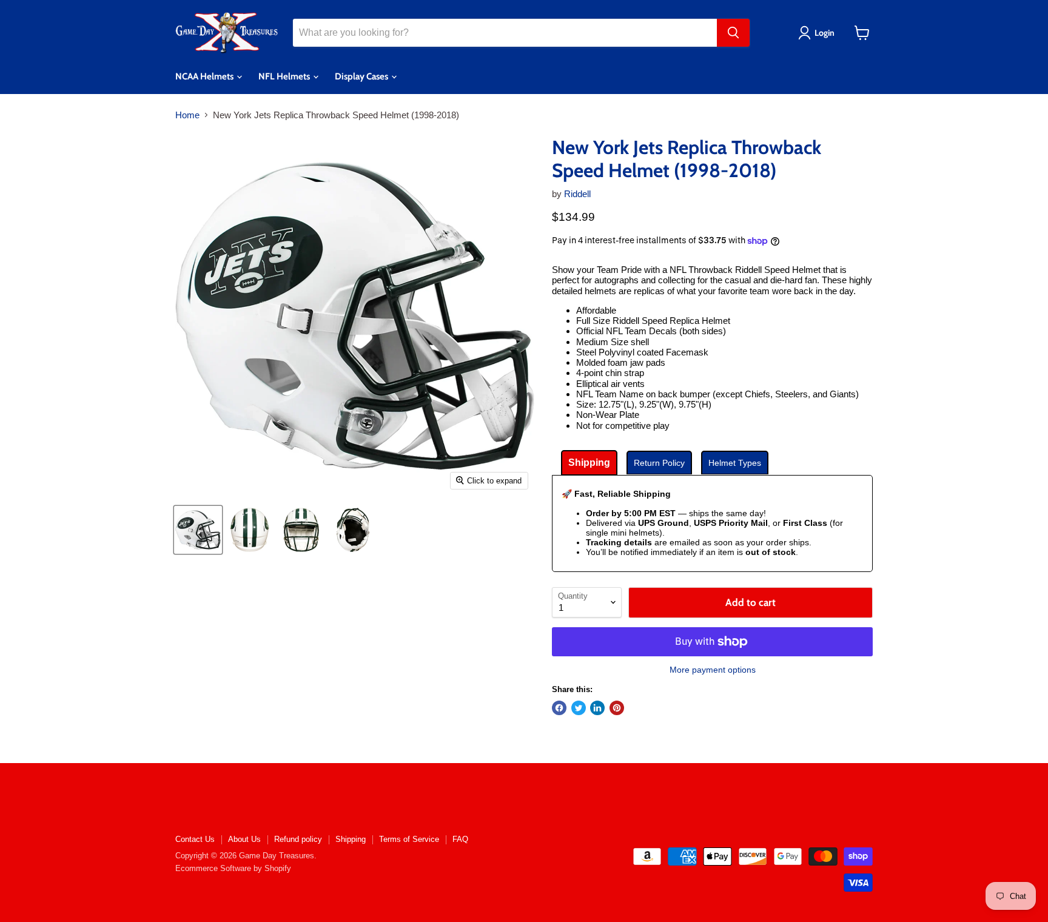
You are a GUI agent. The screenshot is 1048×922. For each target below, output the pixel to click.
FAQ (460, 839)
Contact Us (195, 839)
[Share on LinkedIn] (597, 708)
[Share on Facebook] (559, 708)
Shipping (350, 839)
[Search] (733, 33)
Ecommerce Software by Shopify (233, 868)
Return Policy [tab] (659, 463)
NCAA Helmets (205, 76)
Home (187, 115)
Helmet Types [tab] (734, 463)
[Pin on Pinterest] (617, 708)
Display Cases (362, 76)
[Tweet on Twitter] (578, 708)
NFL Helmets (285, 76)
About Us (244, 839)
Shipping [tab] (589, 462)
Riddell (577, 194)
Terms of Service (409, 839)
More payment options (713, 670)
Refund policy (298, 839)
